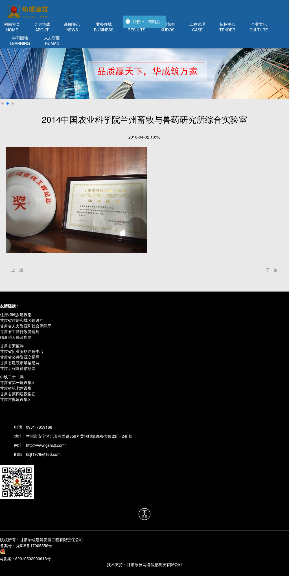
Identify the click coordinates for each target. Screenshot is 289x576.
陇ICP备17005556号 (26, 545)
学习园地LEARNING (20, 40)
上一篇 (17, 270)
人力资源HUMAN (52, 40)
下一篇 (272, 270)
